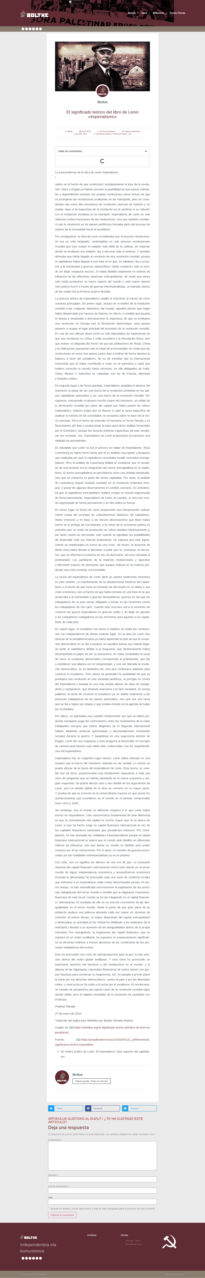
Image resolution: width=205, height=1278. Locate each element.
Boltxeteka (136, 131)
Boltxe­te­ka (158, 13)
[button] (146, 151)
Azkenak (128, 131)
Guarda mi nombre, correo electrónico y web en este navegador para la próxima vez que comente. (103, 1208)
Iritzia (144, 13)
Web (50, 1197)
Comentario (55, 1140)
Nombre (53, 1175)
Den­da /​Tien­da (177, 13)
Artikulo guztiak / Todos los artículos (91, 1081)
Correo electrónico (59, 1186)
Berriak (132, 13)
